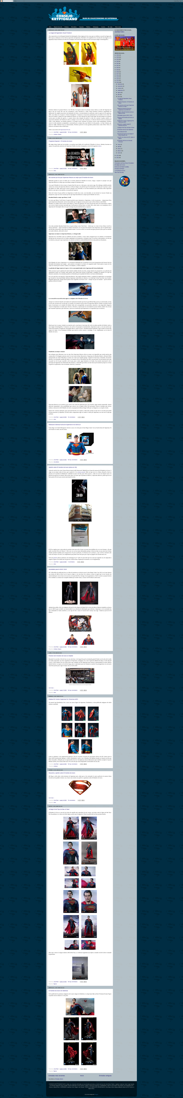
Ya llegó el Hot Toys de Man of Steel (59, 809)
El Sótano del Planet (119, 168)
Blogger (96, 1094)
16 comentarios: (72, 417)
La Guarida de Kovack (120, 170)
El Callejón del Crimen (120, 164)
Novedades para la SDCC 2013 (58, 569)
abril (119, 146)
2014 (117, 80)
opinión (55, 557)
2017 (117, 73)
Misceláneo (74, 26)
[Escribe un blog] (82, 132)
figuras (59, 134)
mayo (119, 144)
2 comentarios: (71, 561)
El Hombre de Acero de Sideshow (58, 990)
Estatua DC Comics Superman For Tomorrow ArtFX (63, 699)
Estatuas (67, 26)
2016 (117, 76)
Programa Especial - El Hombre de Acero (60, 141)
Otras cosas (118, 26)
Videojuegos (96, 26)
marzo (119, 148)
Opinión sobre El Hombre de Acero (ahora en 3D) (63, 467)
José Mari (56, 132)
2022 (117, 63)
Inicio (50, 26)
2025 (117, 57)
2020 (117, 67)
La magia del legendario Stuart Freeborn (60, 33)
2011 (117, 157)
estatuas (56, 134)
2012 (117, 155)
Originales (81, 26)
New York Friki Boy (119, 172)
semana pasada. (81, 472)
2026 (117, 55)
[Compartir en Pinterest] (86, 132)
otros (55, 170)
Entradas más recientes (57, 1075)
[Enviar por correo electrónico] (80, 132)
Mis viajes (110, 26)
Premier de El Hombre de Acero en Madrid (61, 656)
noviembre (120, 86)
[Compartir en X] (83, 132)
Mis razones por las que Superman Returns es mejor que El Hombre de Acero (71, 177)
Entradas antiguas (105, 1075)
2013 (117, 82)
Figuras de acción (58, 26)
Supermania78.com (65, 129)
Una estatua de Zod (122, 131)
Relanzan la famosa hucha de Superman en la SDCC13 (65, 424)
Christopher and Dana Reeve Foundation (124, 163)
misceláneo (56, 462)
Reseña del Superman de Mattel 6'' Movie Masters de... (125, 134)
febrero (119, 150)
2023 (117, 61)
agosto (119, 92)
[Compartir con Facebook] (84, 132)
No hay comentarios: (73, 132)
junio (119, 96)
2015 (117, 78)
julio (119, 94)
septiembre (120, 90)
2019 (117, 69)
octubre (119, 88)
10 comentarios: (72, 800)
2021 (117, 65)
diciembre (120, 84)
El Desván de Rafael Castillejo (122, 166)
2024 (117, 59)
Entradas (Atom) (59, 1079)
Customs (103, 26)
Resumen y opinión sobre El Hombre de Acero (62, 773)
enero (119, 152)
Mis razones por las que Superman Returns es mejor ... (125, 106)
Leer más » (51, 687)
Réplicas (88, 26)
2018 (117, 71)
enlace (99, 146)
